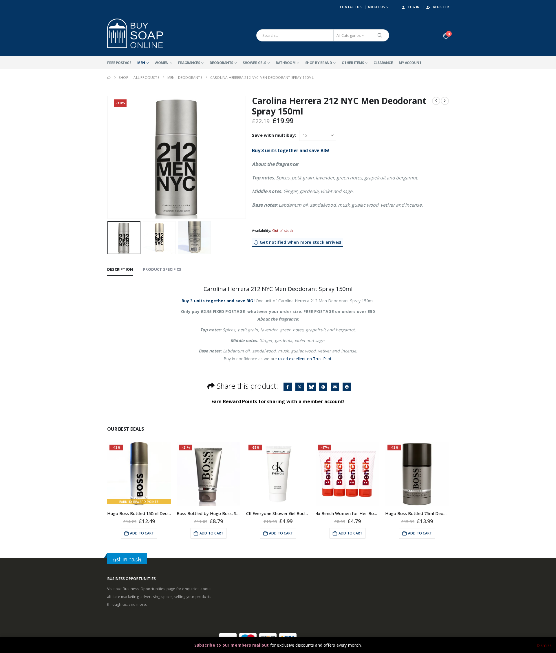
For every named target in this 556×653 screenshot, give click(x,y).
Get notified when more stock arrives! (300, 242)
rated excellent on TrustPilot (305, 358)
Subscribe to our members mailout (231, 645)
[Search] (380, 35)
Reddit (347, 387)
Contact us (351, 7)
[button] (108, 157)
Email (335, 387)
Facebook (288, 387)
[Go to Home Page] (109, 77)
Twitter (299, 387)
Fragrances (189, 62)
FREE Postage (119, 62)
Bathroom (285, 62)
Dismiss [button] (544, 645)
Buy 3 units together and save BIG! (291, 150)
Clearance (383, 62)
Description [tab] (120, 269)
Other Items (353, 62)
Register (441, 7)
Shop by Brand (318, 62)
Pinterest (323, 387)
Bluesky (311, 387)
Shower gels (254, 62)
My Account (410, 62)
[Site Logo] (135, 33)
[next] (445, 101)
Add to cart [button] (142, 533)
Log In (414, 7)
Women (162, 62)
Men (141, 62)
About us (376, 7)
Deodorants (221, 62)
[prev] (436, 101)
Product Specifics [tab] (162, 269)
